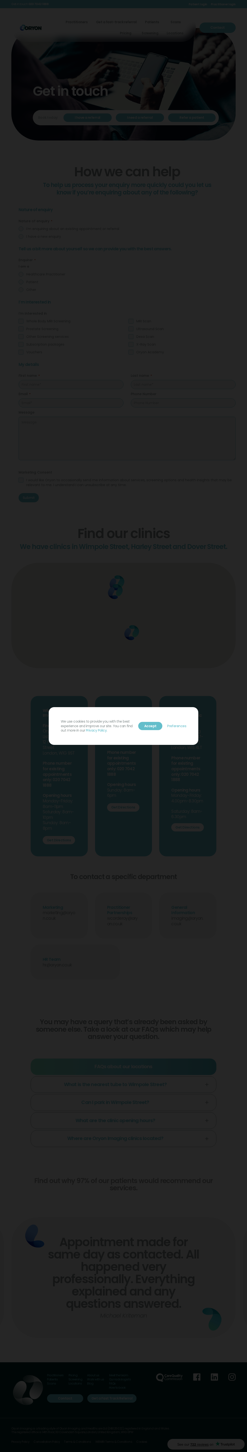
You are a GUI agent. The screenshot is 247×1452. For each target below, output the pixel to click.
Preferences (176, 726)
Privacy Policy (96, 730)
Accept (150, 726)
